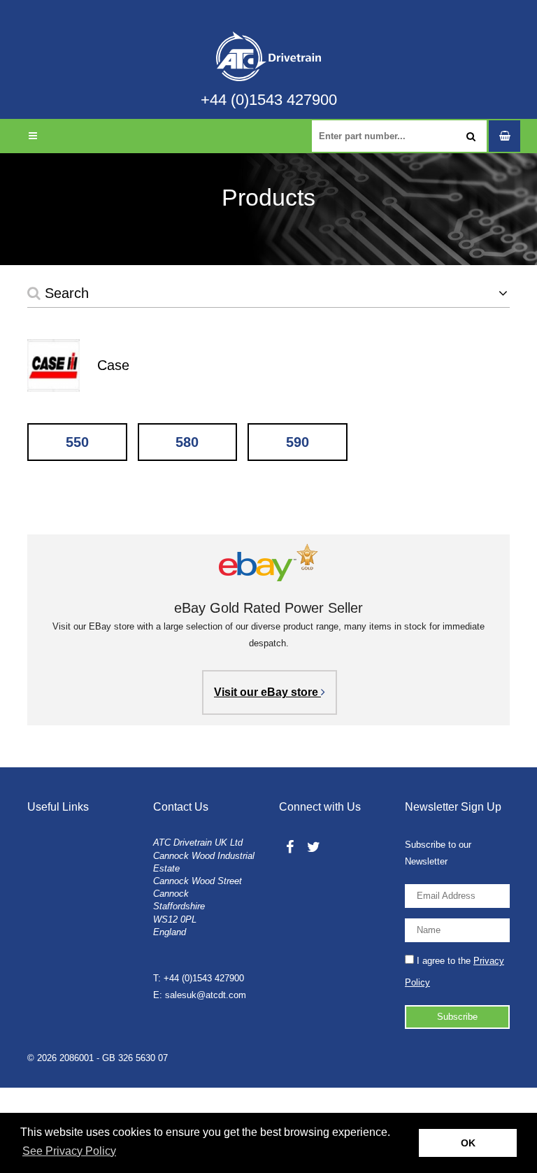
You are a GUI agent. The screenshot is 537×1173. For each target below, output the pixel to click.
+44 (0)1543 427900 (269, 100)
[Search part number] (471, 136)
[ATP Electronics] (268, 46)
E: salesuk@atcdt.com (199, 995)
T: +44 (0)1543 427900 (198, 978)
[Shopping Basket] (504, 136)
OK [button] (468, 1143)
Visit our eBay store (267, 692)
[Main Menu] (32, 136)
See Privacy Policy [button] (69, 1151)
